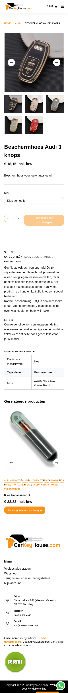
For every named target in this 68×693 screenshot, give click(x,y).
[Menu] (62, 6)
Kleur (7, 192)
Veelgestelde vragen (17, 568)
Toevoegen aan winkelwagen (44, 220)
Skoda (36, 485)
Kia (62, 480)
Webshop (10, 573)
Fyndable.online (37, 688)
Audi (27, 257)
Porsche (18, 485)
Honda (54, 480)
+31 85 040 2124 (22, 614)
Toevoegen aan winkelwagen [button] (25, 510)
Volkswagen (12, 489)
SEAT (28, 485)
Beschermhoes (42, 257)
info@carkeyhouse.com (26, 625)
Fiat (46, 480)
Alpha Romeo (12, 480)
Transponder (50, 485)
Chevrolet (36, 480)
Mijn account (12, 583)
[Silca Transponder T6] (34, 439)
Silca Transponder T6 (17, 495)
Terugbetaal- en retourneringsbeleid (27, 578)
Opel (8, 485)
